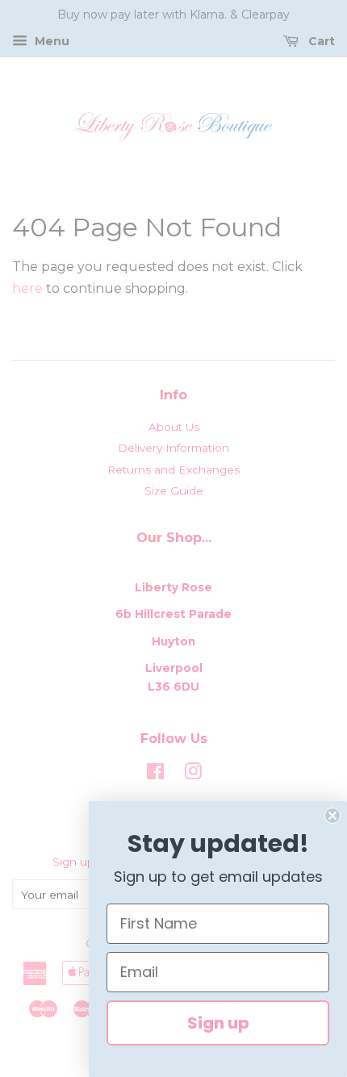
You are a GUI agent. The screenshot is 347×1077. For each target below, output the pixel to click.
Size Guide (173, 490)
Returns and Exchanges (173, 469)
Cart (320, 41)
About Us (173, 426)
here (27, 288)
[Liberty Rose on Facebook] (155, 774)
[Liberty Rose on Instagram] (193, 774)
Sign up (218, 1023)
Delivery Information (173, 447)
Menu (50, 41)
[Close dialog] (332, 816)
